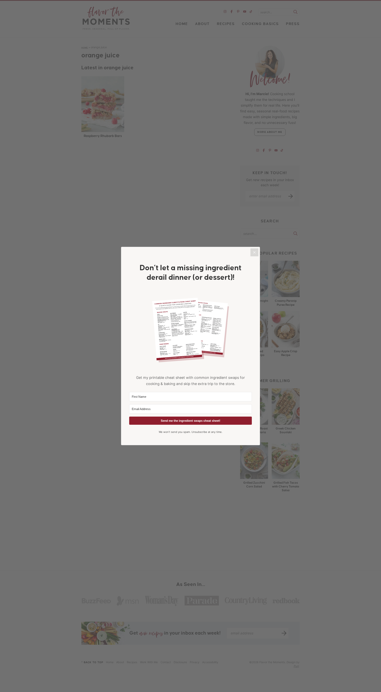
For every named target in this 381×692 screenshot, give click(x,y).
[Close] (254, 252)
